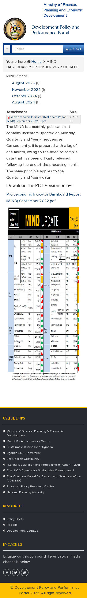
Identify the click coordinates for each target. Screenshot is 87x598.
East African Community (23, 459)
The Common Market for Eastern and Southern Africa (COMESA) (44, 478)
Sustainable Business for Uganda (30, 447)
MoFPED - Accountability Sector (28, 441)
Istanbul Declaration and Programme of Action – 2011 (43, 465)
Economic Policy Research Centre (30, 486)
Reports (12, 525)
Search (75, 49)
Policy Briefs (15, 519)
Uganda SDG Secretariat (24, 453)
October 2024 (24, 96)
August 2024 (23, 102)
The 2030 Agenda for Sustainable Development (40, 470)
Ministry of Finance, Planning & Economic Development (35, 433)
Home (36, 61)
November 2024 (26, 89)
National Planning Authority (25, 492)
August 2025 (23, 83)
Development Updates (22, 530)
